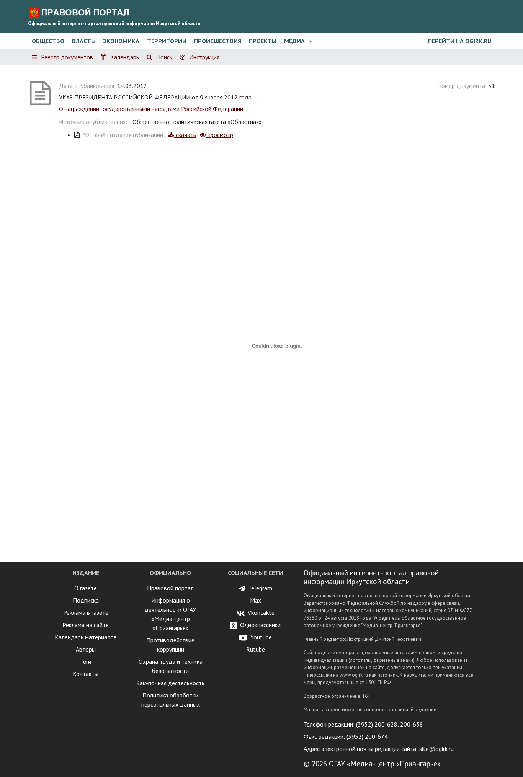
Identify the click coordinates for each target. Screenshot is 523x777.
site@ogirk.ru (436, 749)
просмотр (219, 134)
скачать (185, 134)
